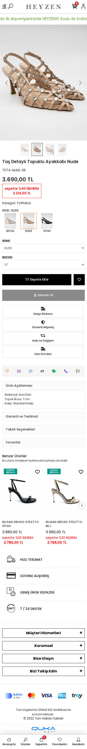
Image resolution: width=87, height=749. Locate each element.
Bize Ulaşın (43, 658)
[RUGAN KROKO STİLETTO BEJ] (65, 492)
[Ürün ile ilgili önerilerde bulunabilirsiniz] (79, 371)
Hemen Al (45, 295)
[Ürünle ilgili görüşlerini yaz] (32, 371)
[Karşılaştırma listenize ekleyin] (43, 371)
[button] (6, 83)
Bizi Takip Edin (43, 671)
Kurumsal (43, 645)
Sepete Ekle (39, 279)
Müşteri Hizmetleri (43, 633)
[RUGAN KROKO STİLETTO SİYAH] (21, 492)
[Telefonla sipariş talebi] (67, 371)
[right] (82, 506)
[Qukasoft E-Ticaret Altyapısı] (43, 729)
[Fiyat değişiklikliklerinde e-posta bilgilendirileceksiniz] (55, 371)
